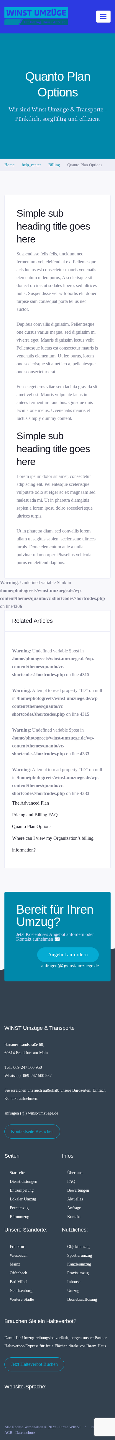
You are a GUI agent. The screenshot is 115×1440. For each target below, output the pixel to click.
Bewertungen (78, 1190)
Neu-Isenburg (21, 1290)
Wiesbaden (18, 1255)
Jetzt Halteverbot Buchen (34, 1364)
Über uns (74, 1173)
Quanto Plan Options (31, 826)
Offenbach (18, 1273)
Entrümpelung (22, 1190)
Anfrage (74, 1208)
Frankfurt (18, 1246)
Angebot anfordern (68, 954)
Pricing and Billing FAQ (35, 814)
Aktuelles (75, 1199)
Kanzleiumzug (79, 1264)
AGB (8, 1432)
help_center (31, 165)
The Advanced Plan (30, 802)
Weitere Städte (22, 1299)
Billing (54, 165)
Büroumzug (19, 1217)
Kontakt (73, 1217)
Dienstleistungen (23, 1181)
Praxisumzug (78, 1273)
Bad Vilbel (18, 1282)
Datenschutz (25, 1432)
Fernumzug (19, 1208)
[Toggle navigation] (103, 17)
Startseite (17, 1173)
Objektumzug (78, 1246)
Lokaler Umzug (23, 1199)
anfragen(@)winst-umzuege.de (70, 965)
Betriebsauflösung (82, 1299)
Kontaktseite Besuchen (32, 1131)
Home (9, 165)
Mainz (15, 1264)
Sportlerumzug (79, 1255)
